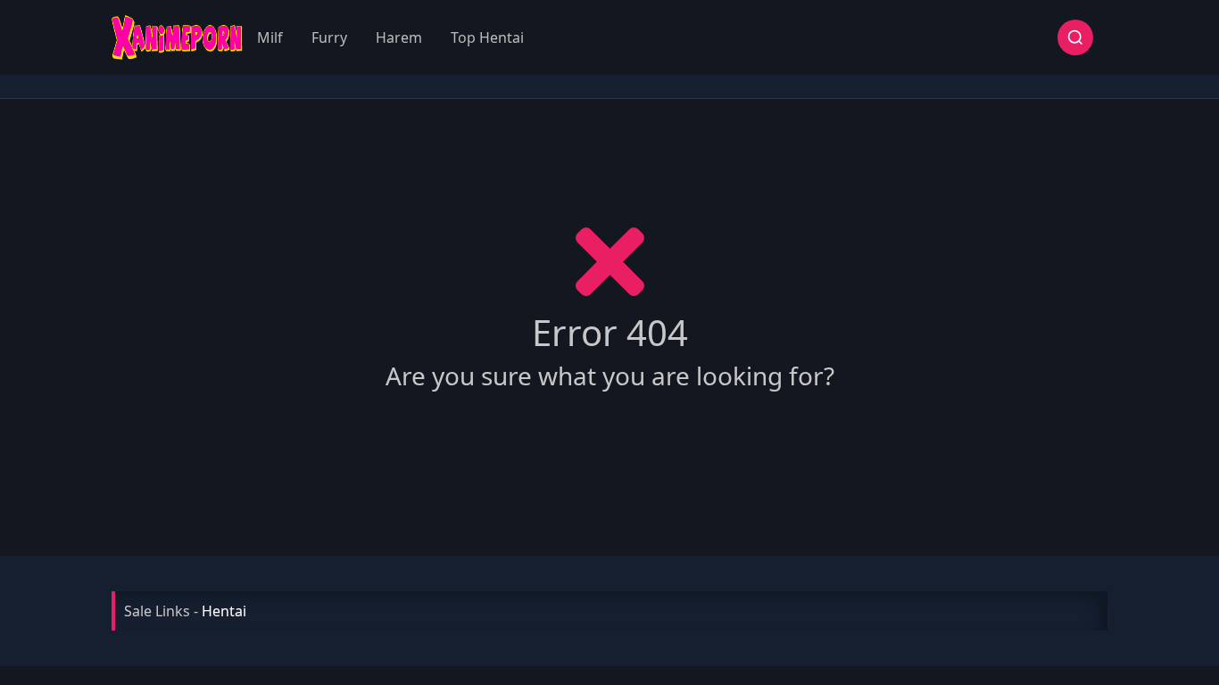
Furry (329, 37)
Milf (270, 37)
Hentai (224, 611)
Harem (399, 37)
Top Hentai (487, 37)
